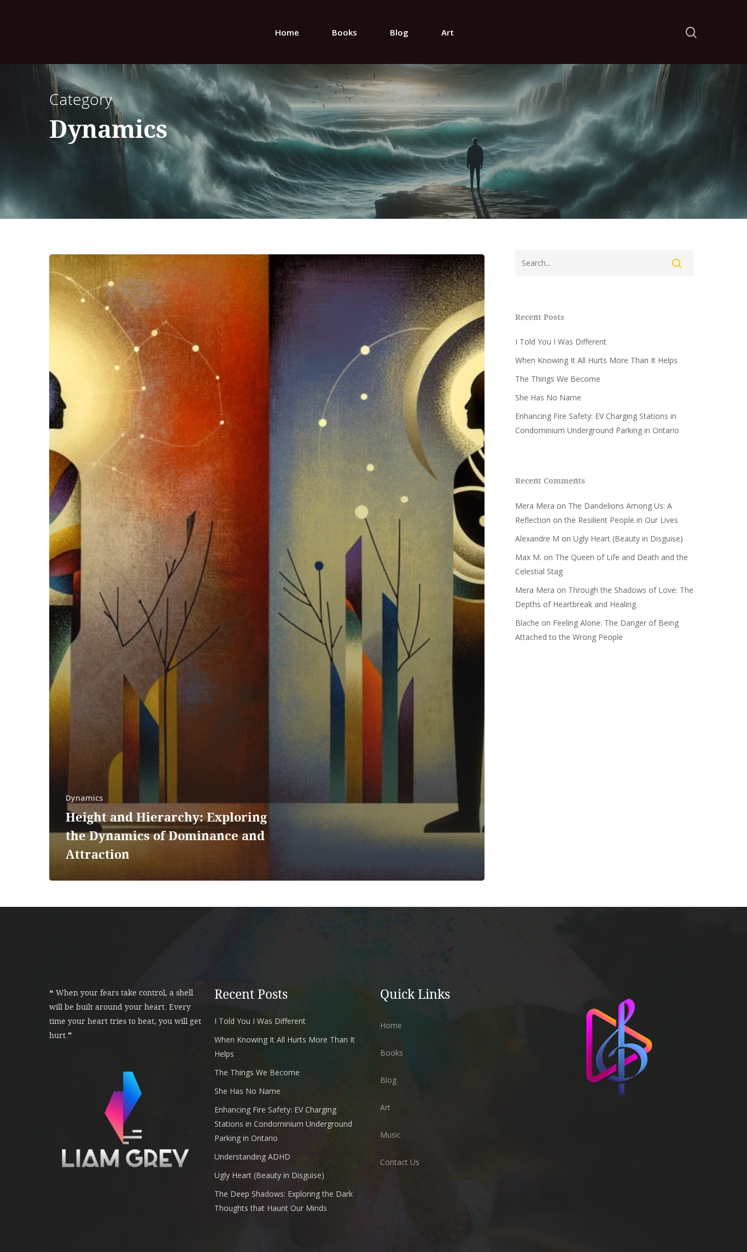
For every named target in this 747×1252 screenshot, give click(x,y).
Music (390, 1134)
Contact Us (399, 1162)
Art (447, 32)
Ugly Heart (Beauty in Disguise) (628, 538)
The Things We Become (557, 379)
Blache (527, 623)
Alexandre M (537, 538)
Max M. (528, 557)
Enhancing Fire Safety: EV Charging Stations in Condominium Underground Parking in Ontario (597, 423)
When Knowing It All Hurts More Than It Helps (596, 360)
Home (287, 32)
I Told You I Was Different (560, 341)
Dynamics (84, 798)
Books (344, 32)
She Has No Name (548, 397)
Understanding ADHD (252, 1156)
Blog (399, 32)
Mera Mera (535, 505)
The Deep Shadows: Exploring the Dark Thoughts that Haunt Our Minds (283, 1201)
